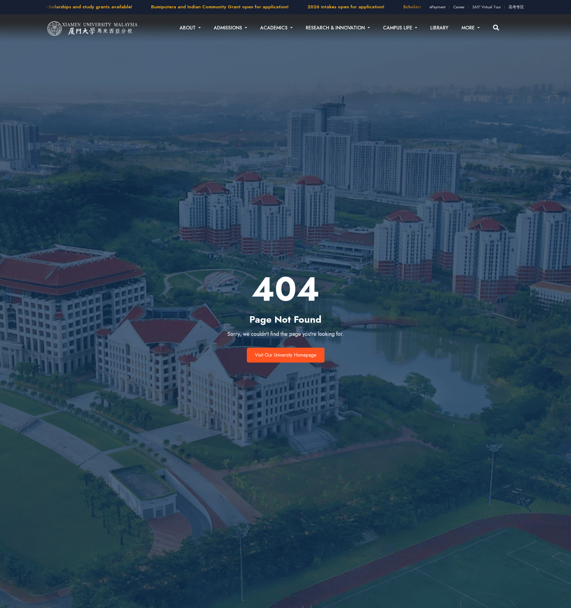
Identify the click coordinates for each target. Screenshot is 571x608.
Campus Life (398, 27)
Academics (274, 27)
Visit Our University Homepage (285, 355)
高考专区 (516, 7)
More (469, 27)
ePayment (437, 7)
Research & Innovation (336, 27)
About (188, 27)
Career (459, 7)
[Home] (93, 28)
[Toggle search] (496, 27)
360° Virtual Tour (486, 7)
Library (439, 27)
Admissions (229, 27)
